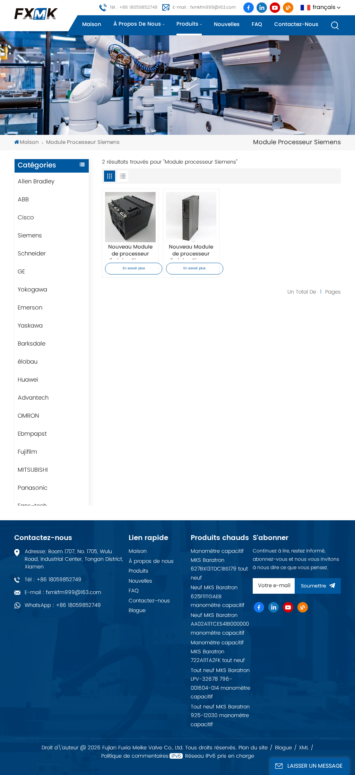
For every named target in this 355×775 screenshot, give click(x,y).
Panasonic (32, 488)
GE (21, 272)
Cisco (26, 218)
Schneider (32, 254)
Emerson (30, 308)
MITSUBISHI (33, 470)
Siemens (30, 236)
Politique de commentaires (134, 756)
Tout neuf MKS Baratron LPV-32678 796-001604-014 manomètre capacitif (220, 684)
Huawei (28, 380)
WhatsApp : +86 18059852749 (63, 605)
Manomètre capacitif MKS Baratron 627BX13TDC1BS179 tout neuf (219, 564)
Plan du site (253, 748)
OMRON (28, 416)
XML (304, 748)
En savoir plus (134, 268)
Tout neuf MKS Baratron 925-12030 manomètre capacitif (220, 716)
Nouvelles (227, 24)
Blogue (137, 610)
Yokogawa (32, 290)
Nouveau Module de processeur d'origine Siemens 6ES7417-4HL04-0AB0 (191, 251)
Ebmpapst (32, 434)
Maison (91, 24)
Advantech (33, 398)
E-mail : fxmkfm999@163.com (204, 7)
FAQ (257, 24)
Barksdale (31, 344)
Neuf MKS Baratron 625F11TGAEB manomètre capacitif (217, 596)
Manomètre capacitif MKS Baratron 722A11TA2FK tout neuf (218, 651)
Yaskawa (30, 326)
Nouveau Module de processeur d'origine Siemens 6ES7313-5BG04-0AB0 (130, 251)
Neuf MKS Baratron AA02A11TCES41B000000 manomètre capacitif (220, 624)
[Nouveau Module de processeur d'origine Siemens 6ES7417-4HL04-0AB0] (191, 217)
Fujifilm (27, 452)
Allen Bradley (36, 181)
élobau (27, 362)
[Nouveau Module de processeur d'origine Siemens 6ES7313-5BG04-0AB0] (130, 217)
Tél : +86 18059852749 (133, 7)
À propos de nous (137, 24)
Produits (187, 24)
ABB (23, 199)
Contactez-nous (296, 24)
